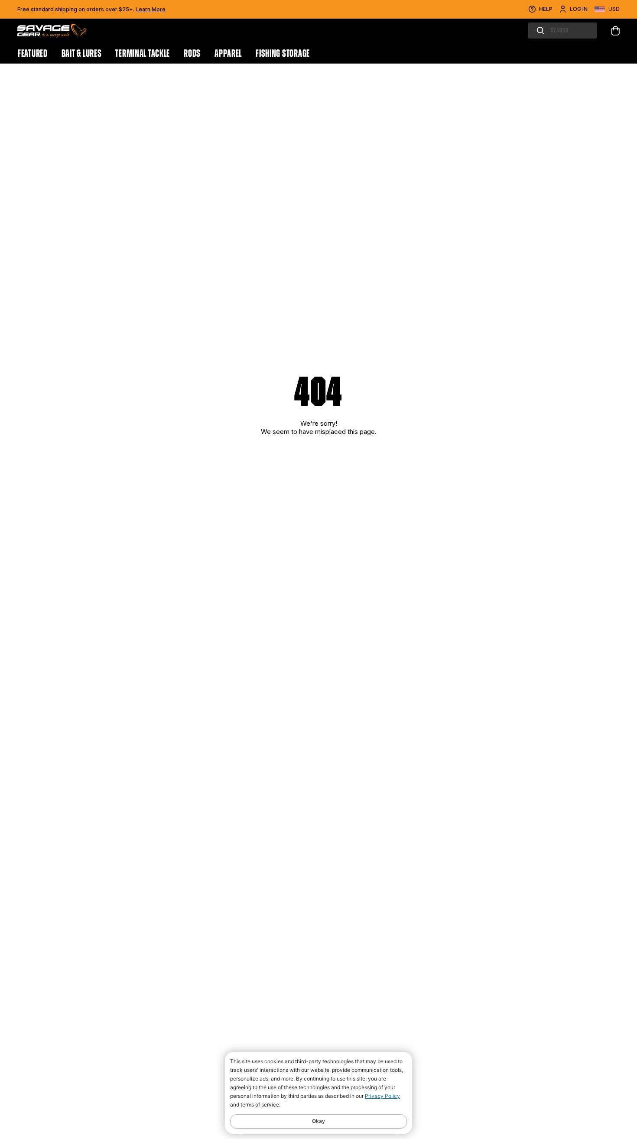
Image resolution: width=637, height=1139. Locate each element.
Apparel (228, 53)
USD (614, 9)
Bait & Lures (82, 53)
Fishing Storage (283, 53)
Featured (33, 53)
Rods (192, 53)
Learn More (151, 9)
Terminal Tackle (142, 53)
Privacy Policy (382, 1096)
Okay (318, 1121)
